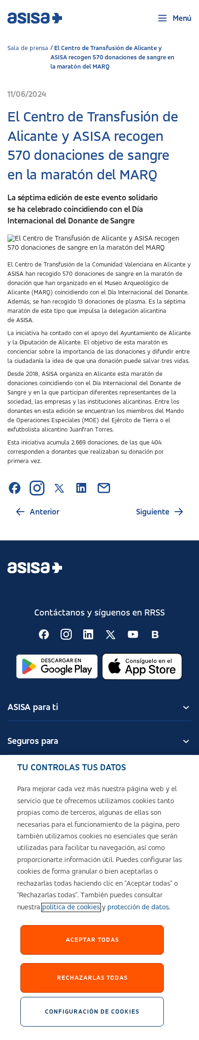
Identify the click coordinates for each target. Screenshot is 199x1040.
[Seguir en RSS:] (44, 634)
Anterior (44, 512)
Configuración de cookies (92, 1011)
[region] (99, 897)
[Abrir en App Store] (142, 666)
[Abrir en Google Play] (57, 666)
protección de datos (138, 907)
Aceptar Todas (92, 940)
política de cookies (71, 907)
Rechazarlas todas (92, 978)
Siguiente (152, 512)
